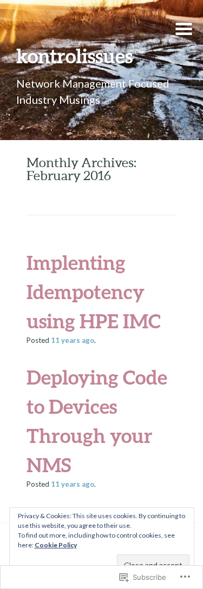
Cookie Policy (56, 545)
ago (72, 340)
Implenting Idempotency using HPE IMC (94, 291)
